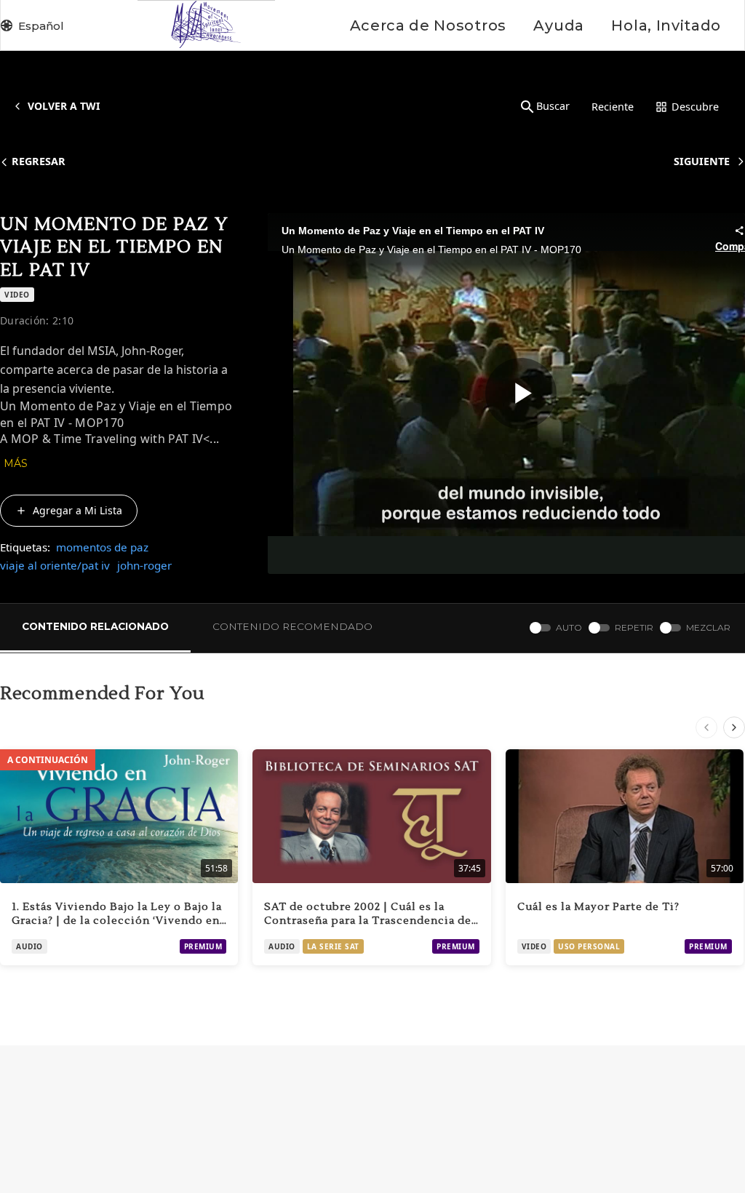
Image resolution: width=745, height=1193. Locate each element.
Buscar (553, 106)
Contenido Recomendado (292, 626)
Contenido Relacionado (95, 626)
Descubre (695, 106)
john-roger (144, 565)
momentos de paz (102, 547)
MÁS (16, 463)
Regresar (38, 161)
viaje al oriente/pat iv (55, 565)
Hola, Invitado (666, 25)
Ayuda (558, 25)
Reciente (612, 106)
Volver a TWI (64, 106)
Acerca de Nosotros (428, 25)
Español (41, 26)
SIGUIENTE (702, 161)
